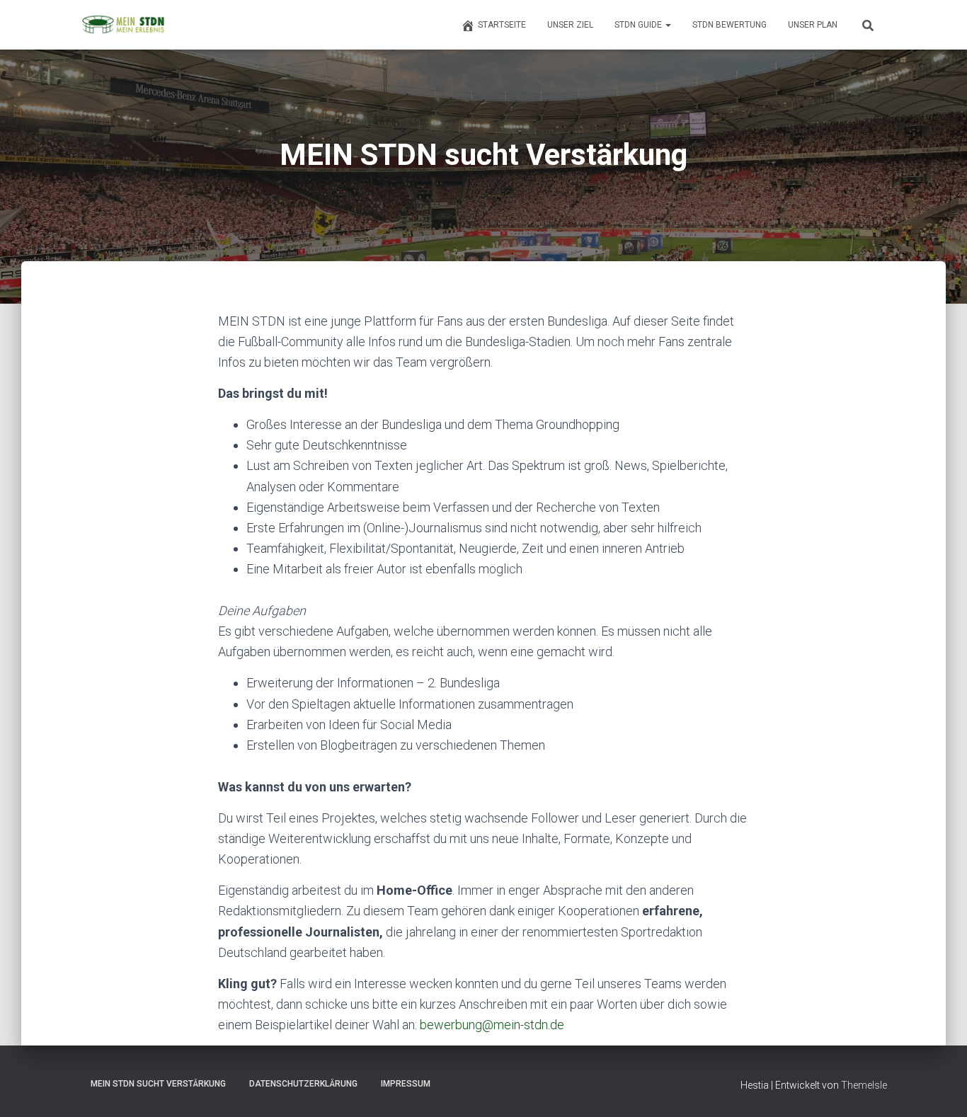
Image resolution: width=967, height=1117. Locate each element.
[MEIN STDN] (122, 24)
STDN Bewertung (729, 25)
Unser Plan (812, 25)
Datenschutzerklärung (303, 1084)
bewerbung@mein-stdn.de (492, 1024)
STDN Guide (639, 25)
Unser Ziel (570, 25)
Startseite (502, 25)
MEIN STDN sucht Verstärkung (158, 1084)
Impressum (405, 1084)
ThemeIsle (864, 1085)
